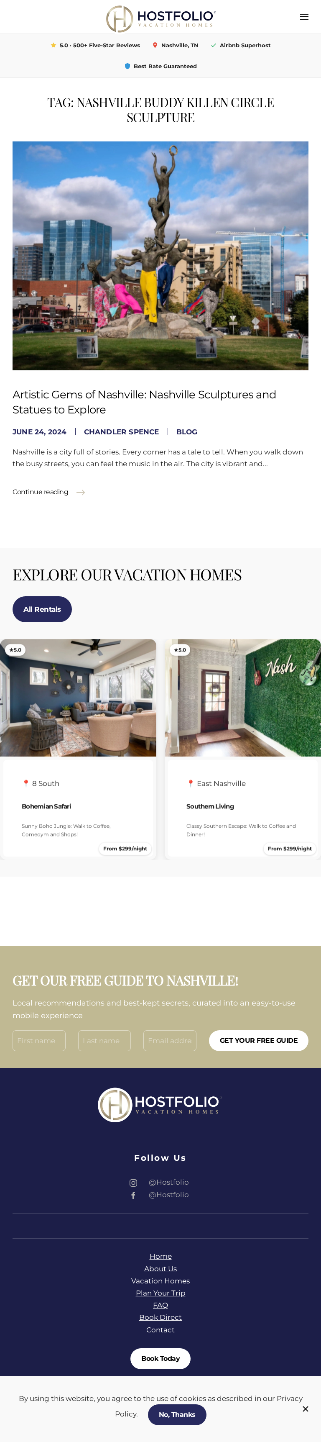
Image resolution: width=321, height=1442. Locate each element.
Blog (187, 432)
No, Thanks (177, 1415)
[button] (304, 16)
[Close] (305, 1409)
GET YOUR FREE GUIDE (259, 1040)
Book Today (160, 1358)
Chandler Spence (121, 432)
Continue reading (40, 492)
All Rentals (42, 609)
